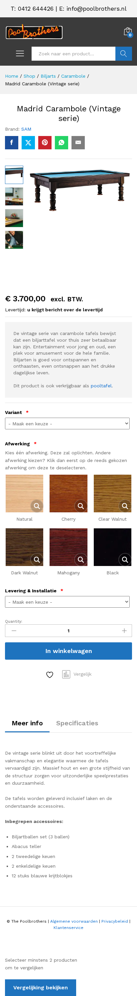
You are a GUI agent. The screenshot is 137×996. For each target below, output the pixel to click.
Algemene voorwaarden (74, 921)
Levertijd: (15, 309)
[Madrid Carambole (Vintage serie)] (11, 142)
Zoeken (123, 54)
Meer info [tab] (27, 723)
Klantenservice (68, 927)
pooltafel (101, 385)
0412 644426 (36, 8)
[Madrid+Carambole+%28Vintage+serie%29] (28, 142)
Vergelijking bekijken (40, 987)
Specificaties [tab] (77, 723)
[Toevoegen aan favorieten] (51, 675)
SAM (26, 129)
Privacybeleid (114, 921)
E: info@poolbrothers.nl (93, 8)
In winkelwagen (68, 650)
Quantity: (13, 621)
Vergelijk (82, 674)
